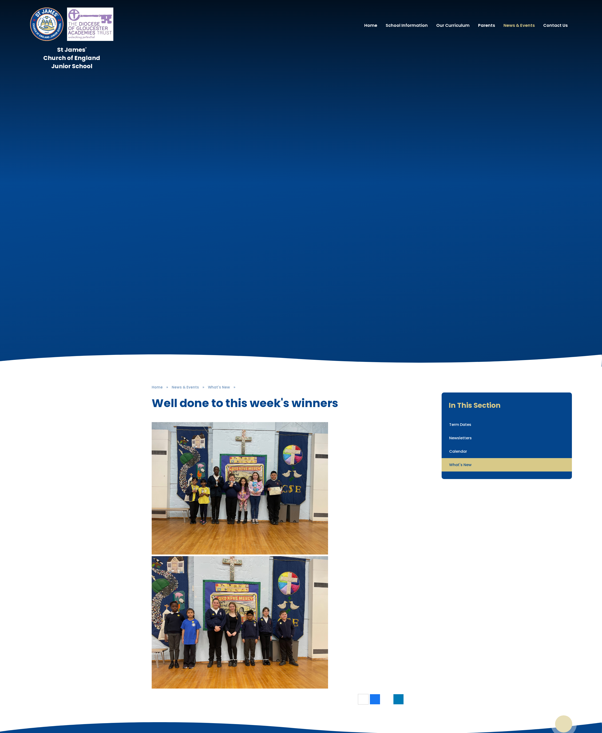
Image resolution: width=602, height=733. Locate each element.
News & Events (185, 387)
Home (157, 387)
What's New (219, 387)
